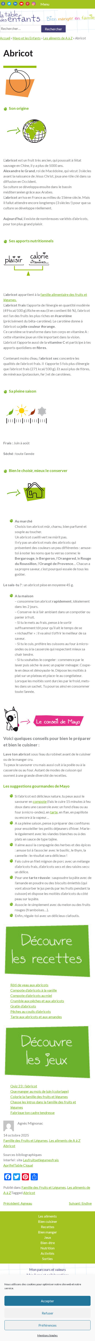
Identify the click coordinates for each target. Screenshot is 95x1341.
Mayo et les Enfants (27, 38)
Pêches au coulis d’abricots (30, 1011)
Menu (44, 4)
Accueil (5, 38)
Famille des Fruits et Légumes (25, 1140)
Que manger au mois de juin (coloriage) (39, 1091)
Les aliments (47, 1216)
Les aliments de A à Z (57, 38)
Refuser (47, 1313)
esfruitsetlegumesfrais (42, 1160)
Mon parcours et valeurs (47, 1269)
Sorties (47, 1258)
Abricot (9, 1146)
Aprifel (8, 1165)
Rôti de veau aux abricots (29, 985)
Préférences (47, 1325)
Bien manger (47, 1232)
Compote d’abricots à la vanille (33, 990)
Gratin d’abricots (23, 1006)
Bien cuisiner (47, 1221)
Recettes (47, 1227)
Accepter (47, 1301)
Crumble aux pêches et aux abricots (37, 1001)
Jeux (47, 1237)
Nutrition (47, 1248)
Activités (47, 1253)
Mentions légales (47, 1335)
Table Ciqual (23, 1165)
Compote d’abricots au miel (31, 995)
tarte (54, 812)
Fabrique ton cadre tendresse (32, 1112)
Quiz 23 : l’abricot (23, 1086)
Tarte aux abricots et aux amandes (36, 1017)
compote (40, 801)
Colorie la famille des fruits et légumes (39, 1096)
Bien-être (47, 1243)
